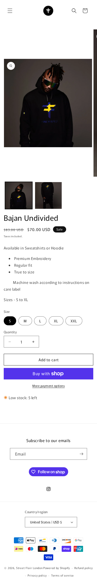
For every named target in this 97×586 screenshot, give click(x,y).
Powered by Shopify (56, 568)
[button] (9, 10)
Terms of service (62, 575)
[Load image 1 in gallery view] (18, 195)
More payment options (48, 385)
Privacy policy (37, 575)
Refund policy (83, 568)
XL (56, 320)
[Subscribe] (81, 454)
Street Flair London (29, 568)
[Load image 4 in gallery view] (48, 195)
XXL (74, 320)
